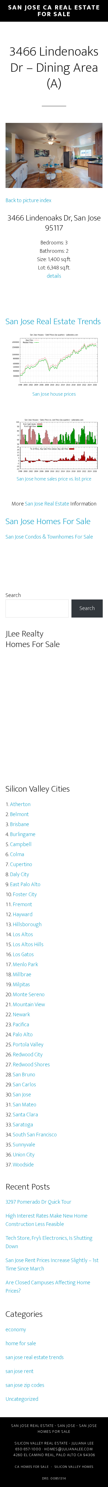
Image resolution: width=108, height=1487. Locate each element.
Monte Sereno (29, 994)
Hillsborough (27, 924)
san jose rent (20, 1371)
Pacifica (21, 1024)
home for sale (21, 1343)
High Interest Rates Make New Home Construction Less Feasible (47, 1220)
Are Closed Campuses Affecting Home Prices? (48, 1287)
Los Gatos (23, 954)
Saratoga (23, 1124)
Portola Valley (28, 1044)
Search (13, 595)
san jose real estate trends (35, 1357)
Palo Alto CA (69, 1455)
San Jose (22, 1094)
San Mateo (24, 1104)
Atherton (20, 804)
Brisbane (19, 824)
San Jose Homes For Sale (48, 521)
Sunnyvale (24, 1144)
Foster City (25, 894)
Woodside (23, 1164)
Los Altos (23, 934)
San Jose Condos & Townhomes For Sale (49, 537)
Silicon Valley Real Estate (41, 1443)
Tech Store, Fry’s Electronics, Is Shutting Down (49, 1242)
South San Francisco (35, 1134)
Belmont (19, 814)
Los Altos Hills (28, 944)
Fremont (22, 904)
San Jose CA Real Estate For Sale (54, 11)
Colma (17, 854)
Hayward (22, 914)
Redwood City (28, 1054)
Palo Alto (23, 1034)
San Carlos (24, 1084)
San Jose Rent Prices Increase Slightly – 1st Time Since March (52, 1264)
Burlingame (22, 834)
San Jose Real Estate (47, 504)
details (54, 276)
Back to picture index (28, 200)
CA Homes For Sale (32, 1467)
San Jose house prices (54, 394)
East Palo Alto (25, 884)
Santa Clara (25, 1114)
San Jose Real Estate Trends (53, 321)
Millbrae (22, 974)
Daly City (19, 874)
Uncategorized (22, 1399)
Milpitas (21, 984)
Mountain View (29, 1004)
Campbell (21, 844)
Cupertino (21, 864)
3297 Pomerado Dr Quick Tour (38, 1202)
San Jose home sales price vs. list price (54, 479)
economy (16, 1329)
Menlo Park (25, 964)
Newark (21, 1014)
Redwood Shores (31, 1064)
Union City (24, 1154)
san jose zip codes (25, 1385)
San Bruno (24, 1074)
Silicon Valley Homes (74, 1467)
